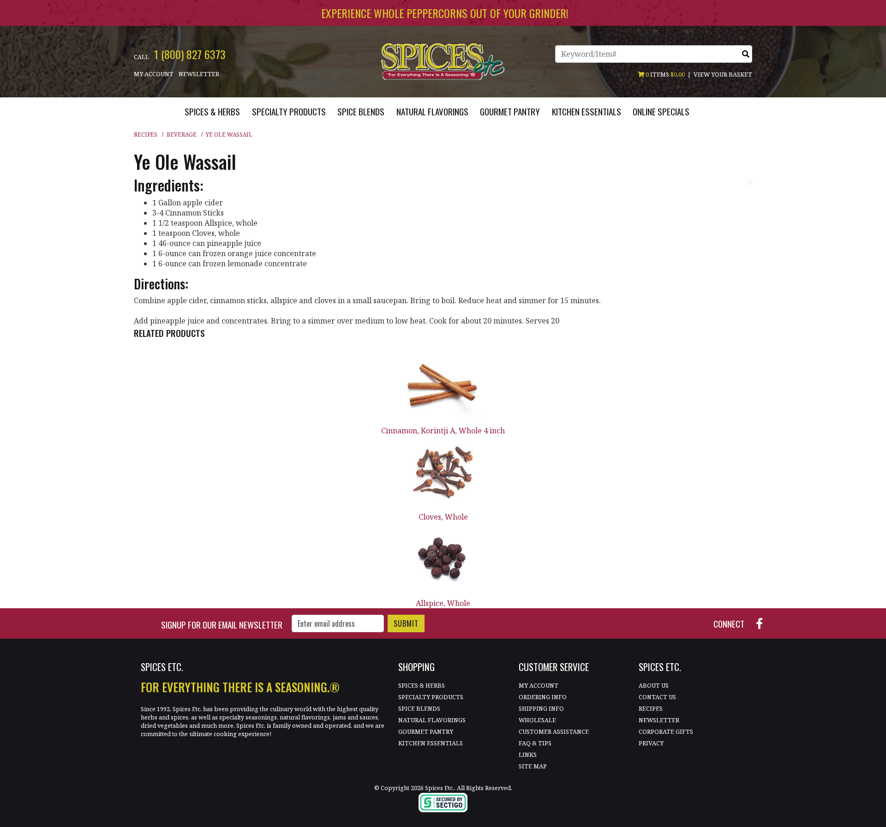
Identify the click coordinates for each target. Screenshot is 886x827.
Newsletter (199, 74)
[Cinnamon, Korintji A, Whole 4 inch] (443, 387)
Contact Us (657, 697)
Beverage (182, 134)
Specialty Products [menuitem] (289, 111)
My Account (154, 74)
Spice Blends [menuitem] (360, 111)
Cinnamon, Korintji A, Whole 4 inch (443, 430)
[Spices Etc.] (442, 61)
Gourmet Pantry (425, 731)
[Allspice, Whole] (443, 560)
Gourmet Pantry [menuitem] (510, 111)
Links (528, 754)
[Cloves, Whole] (443, 474)
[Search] (745, 54)
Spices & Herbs (421, 685)
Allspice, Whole (443, 603)
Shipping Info (541, 708)
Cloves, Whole (443, 517)
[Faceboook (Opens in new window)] (763, 622)
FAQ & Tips (535, 743)
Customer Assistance (554, 731)
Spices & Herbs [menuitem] (212, 111)
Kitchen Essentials (430, 743)
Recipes (145, 134)
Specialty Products (430, 697)
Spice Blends (419, 708)
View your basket (723, 74)
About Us (654, 685)
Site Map (533, 766)
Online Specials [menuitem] (661, 111)
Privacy (651, 743)
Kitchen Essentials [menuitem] (586, 111)
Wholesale (537, 720)
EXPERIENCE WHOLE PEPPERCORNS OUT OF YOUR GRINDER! (445, 13)
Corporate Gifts (666, 731)
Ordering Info (543, 697)
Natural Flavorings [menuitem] (432, 111)
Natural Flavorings (432, 720)
